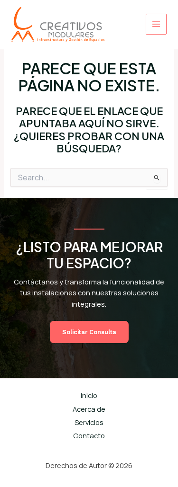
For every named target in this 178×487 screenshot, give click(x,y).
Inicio (89, 395)
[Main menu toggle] (156, 24)
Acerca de (89, 409)
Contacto (89, 435)
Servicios (89, 422)
